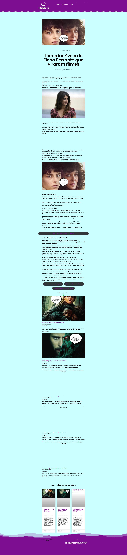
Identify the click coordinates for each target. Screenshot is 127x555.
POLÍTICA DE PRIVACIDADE (73, 2)
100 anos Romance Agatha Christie (63, 288)
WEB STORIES (63, 2)
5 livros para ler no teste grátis (53, 284)
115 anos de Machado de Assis (74, 284)
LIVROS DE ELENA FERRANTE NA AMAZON (63, 233)
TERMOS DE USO (59, 4)
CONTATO (66, 4)
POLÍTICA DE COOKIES (85, 2)
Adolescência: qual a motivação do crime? (54, 396)
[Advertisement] (63, 142)
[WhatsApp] (63, 295)
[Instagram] (77, 539)
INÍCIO (57, 2)
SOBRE (71, 4)
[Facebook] (74, 539)
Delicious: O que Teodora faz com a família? (54, 468)
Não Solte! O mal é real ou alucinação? (53, 322)
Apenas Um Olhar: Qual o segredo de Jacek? (54, 432)
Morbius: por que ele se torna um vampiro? (54, 360)
